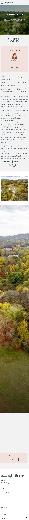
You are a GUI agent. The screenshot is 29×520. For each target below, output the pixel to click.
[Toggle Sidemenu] (26, 2)
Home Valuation (4, 512)
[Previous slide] (11, 67)
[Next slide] (17, 67)
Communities (4, 514)
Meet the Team (4, 507)
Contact (3, 516)
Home (2, 505)
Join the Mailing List (7, 161)
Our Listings (3, 509)
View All (23, 410)
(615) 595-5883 (4, 482)
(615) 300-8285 (15, 63)
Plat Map (16, 161)
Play (14, 188)
